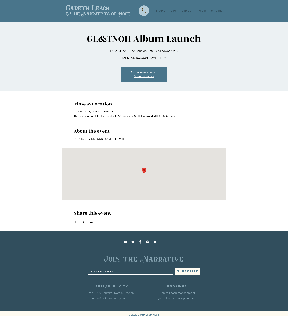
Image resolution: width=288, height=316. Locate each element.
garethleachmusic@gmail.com (177, 298)
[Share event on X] (83, 222)
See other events (144, 76)
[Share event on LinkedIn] (91, 222)
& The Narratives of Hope (98, 14)
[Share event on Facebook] (75, 222)
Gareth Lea (84, 8)
